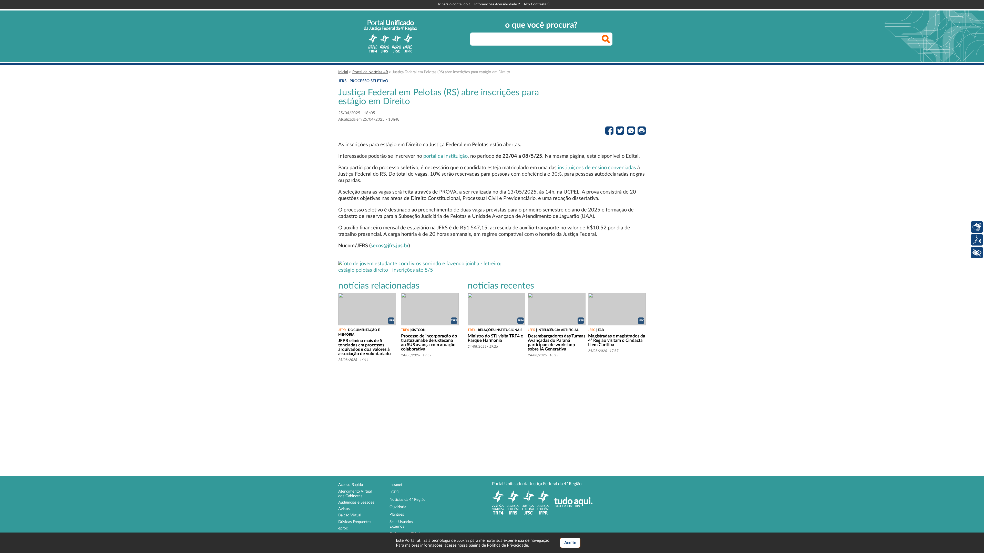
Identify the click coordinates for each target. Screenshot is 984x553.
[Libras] (977, 227)
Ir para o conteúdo (454, 4)
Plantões (396, 514)
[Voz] (977, 240)
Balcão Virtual (349, 515)
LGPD (394, 492)
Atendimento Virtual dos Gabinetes (355, 494)
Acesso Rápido (350, 485)
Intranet (395, 485)
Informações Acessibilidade (497, 4)
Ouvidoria (397, 507)
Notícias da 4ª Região (407, 500)
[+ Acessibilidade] (977, 252)
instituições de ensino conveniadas (597, 167)
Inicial (343, 72)
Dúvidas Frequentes (354, 522)
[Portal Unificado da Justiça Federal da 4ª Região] (390, 36)
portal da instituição (445, 156)
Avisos (344, 509)
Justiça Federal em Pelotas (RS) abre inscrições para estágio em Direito (451, 72)
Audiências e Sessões (356, 502)
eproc (343, 528)
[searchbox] (541, 39)
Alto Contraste (536, 4)
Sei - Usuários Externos (401, 524)
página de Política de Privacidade (498, 545)
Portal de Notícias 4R (370, 72)
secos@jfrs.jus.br (389, 245)
